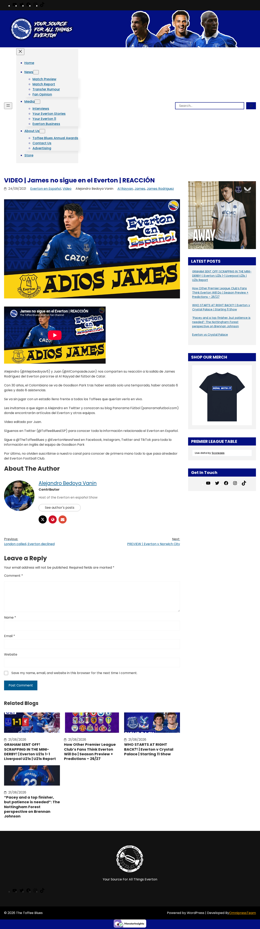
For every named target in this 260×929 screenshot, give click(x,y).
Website (10, 654)
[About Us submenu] (42, 131)
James (139, 188)
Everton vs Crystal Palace (210, 335)
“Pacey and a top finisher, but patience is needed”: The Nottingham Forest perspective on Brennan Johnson (32, 807)
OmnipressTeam (242, 913)
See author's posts (59, 507)
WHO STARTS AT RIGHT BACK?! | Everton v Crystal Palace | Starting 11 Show (148, 749)
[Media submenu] (37, 102)
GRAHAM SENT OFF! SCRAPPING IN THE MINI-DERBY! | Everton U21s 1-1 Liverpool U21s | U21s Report (30, 751)
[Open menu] (8, 105)
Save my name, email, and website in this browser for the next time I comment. (74, 673)
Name (10, 617)
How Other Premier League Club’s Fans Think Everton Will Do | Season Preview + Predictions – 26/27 (90, 751)
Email (9, 636)
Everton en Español (45, 188)
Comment (13, 575)
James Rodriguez (160, 188)
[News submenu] (36, 72)
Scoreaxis (218, 453)
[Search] (251, 105)
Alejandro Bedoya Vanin (68, 483)
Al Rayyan (125, 188)
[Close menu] (20, 51)
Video (67, 188)
